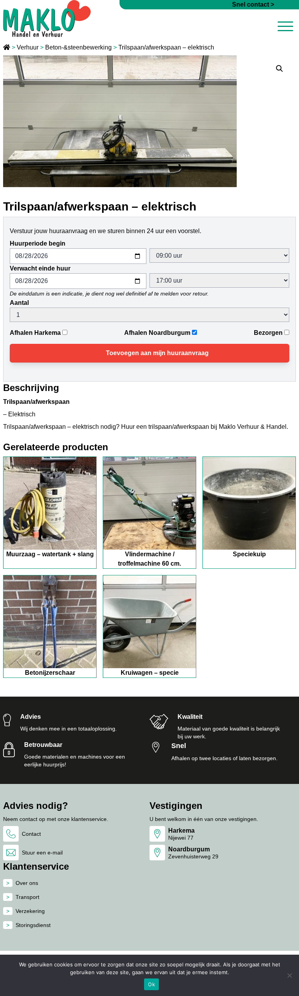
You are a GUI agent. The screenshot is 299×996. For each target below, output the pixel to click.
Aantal (19, 302)
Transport (27, 897)
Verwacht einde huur (40, 268)
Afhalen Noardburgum (157, 332)
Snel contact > (253, 4)
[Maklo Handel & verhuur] (47, 18)
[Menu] (285, 28)
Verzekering (30, 911)
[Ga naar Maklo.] (7, 47)
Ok (151, 984)
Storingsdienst (33, 925)
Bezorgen (268, 332)
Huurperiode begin (37, 243)
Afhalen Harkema (35, 332)
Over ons (27, 883)
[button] (280, 69)
